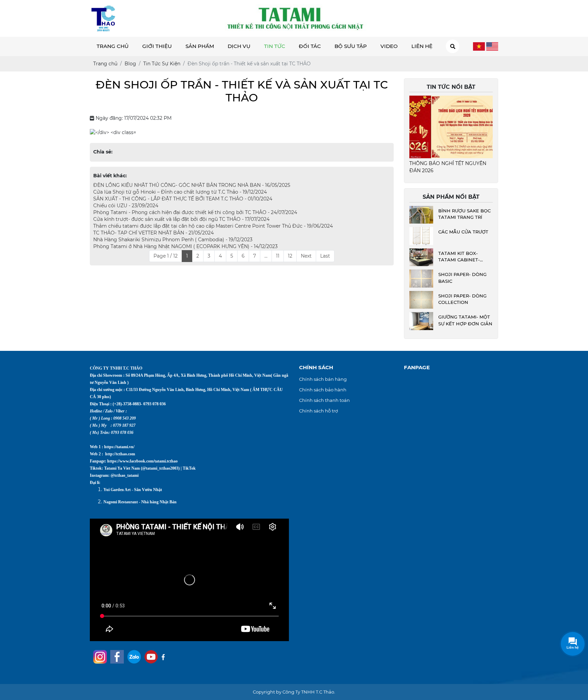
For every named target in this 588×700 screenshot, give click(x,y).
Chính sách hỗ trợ (318, 410)
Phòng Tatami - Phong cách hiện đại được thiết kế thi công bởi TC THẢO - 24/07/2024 (195, 212)
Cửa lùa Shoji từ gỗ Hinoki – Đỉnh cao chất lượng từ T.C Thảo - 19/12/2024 (180, 192)
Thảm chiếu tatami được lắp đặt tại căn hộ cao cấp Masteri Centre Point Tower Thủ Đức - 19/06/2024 (213, 226)
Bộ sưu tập (350, 46)
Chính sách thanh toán (324, 400)
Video (389, 46)
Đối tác (310, 46)
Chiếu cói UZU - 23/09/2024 (125, 205)
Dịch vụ (239, 46)
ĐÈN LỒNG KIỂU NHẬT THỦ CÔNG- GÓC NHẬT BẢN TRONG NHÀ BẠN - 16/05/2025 (191, 185)
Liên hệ (421, 46)
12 (290, 256)
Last (325, 256)
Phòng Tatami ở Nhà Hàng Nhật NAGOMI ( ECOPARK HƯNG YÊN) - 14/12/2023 (185, 246)
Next (306, 256)
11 (277, 256)
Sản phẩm (199, 46)
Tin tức (274, 46)
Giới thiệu (157, 46)
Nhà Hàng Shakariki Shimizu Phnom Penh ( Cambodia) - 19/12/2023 (172, 240)
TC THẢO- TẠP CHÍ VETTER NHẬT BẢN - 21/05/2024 (153, 233)
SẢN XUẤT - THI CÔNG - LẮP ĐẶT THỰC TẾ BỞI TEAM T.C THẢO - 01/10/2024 (182, 199)
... (265, 256)
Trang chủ (113, 46)
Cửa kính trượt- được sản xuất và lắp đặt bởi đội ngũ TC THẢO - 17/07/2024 (181, 219)
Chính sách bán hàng (323, 379)
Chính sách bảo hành (322, 389)
